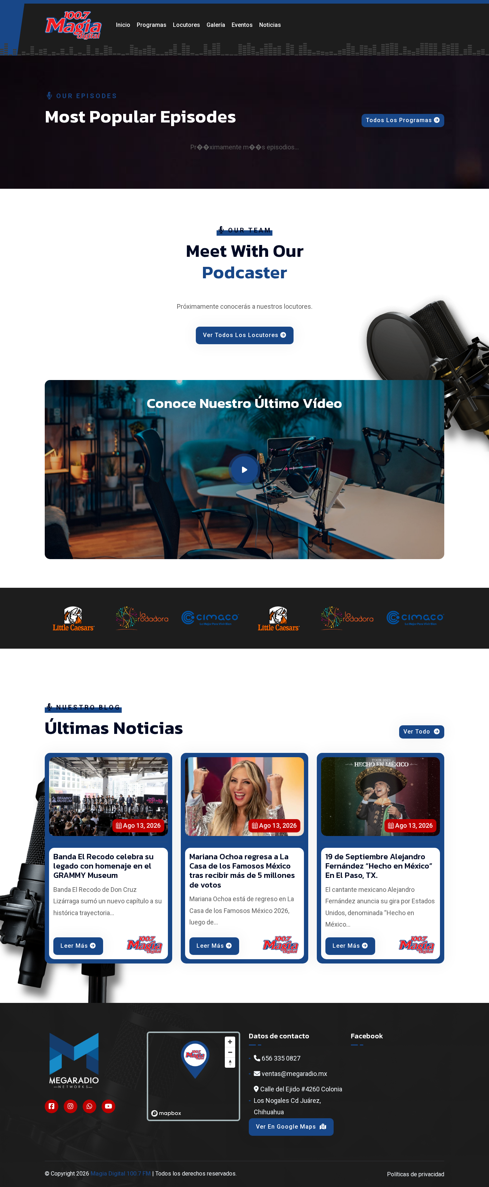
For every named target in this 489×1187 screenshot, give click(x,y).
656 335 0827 (280, 1058)
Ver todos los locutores (241, 335)
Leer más (74, 945)
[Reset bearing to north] (230, 1062)
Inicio (123, 24)
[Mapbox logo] (166, 1113)
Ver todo (417, 731)
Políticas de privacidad (415, 1174)
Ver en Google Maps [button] (287, 1126)
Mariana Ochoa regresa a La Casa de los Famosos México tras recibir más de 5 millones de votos (242, 871)
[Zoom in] (230, 1042)
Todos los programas (399, 120)
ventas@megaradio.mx (293, 1073)
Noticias (270, 24)
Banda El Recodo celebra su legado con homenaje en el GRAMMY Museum (103, 866)
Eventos (242, 24)
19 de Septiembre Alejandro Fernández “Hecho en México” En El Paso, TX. (378, 866)
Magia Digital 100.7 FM (121, 1173)
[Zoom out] (230, 1052)
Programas (151, 24)
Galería (216, 24)
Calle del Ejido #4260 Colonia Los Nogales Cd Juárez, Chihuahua (298, 1100)
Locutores (186, 24)
